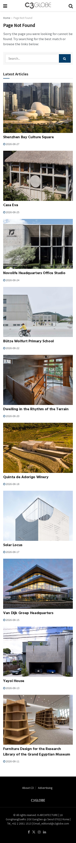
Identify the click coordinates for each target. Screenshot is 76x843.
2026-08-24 (12, 280)
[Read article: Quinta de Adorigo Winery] (38, 448)
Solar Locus (12, 545)
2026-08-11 (12, 761)
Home (6, 18)
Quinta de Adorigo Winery (25, 477)
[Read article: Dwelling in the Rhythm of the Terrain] (38, 380)
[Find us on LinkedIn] (44, 832)
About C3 (28, 788)
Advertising (45, 788)
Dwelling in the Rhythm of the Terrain (36, 409)
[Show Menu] (5, 5)
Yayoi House (13, 681)
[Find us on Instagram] (39, 832)
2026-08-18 (12, 484)
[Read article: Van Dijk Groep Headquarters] (38, 584)
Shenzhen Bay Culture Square (28, 137)
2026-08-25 (12, 212)
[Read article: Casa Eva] (38, 176)
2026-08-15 (12, 620)
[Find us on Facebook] (29, 832)
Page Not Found (23, 18)
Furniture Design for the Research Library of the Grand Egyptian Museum (36, 752)
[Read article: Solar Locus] (38, 516)
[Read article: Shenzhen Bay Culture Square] (38, 108)
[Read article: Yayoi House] (38, 652)
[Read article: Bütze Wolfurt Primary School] (38, 312)
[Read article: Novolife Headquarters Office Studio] (38, 244)
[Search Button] (71, 5)
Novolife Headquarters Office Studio (34, 273)
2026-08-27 (12, 144)
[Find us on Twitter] (33, 832)
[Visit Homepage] (38, 5)
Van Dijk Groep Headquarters (28, 613)
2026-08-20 (12, 416)
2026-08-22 (12, 348)
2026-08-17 (12, 552)
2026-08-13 (12, 688)
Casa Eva (10, 205)
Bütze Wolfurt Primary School (28, 341)
